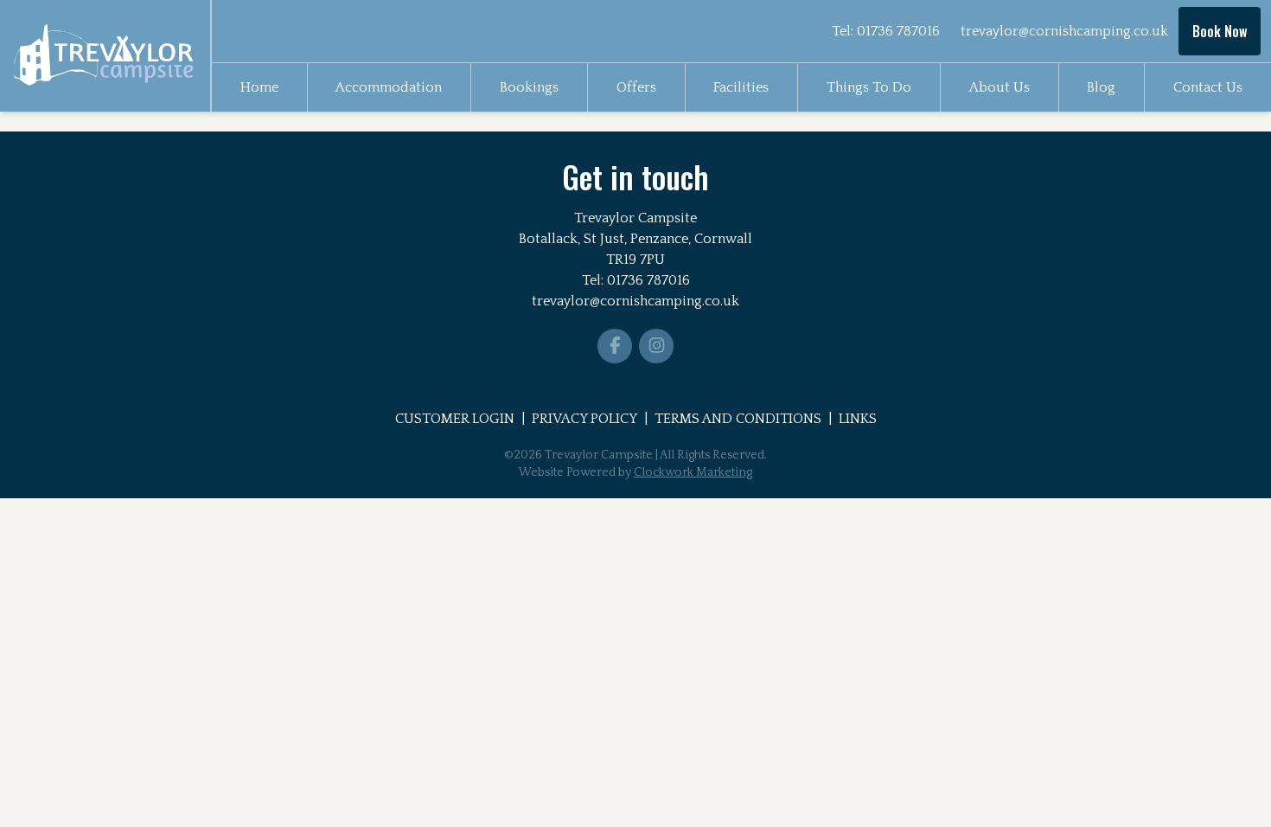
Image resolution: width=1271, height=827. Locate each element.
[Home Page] (105, 55)
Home (259, 87)
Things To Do (869, 87)
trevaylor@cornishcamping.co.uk (1064, 31)
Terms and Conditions (738, 418)
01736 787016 (898, 31)
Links (858, 418)
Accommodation (388, 87)
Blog (1101, 87)
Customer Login (454, 418)
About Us (999, 87)
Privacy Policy (584, 418)
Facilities (741, 87)
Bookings (529, 87)
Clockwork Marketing (693, 472)
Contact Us (1207, 87)
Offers (636, 87)
